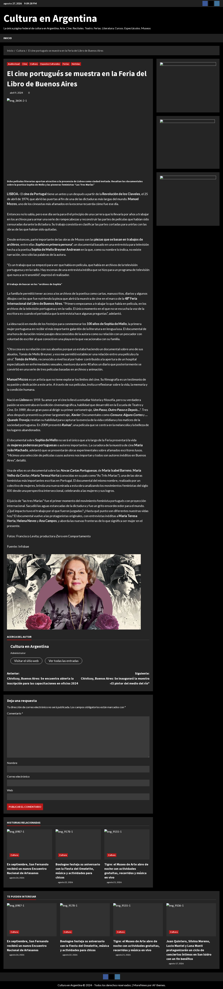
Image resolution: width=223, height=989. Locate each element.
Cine (24, 64)
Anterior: (42, 678)
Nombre (12, 762)
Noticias (76, 64)
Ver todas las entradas (64, 661)
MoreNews (140, 985)
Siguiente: (115, 678)
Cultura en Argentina (50, 18)
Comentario (15, 713)
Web (10, 790)
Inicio (7, 38)
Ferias (66, 64)
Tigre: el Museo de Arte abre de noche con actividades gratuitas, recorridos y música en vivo (136, 945)
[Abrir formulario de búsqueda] (218, 38)
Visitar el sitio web (26, 661)
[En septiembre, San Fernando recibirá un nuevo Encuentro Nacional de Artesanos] (29, 844)
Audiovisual (14, 64)
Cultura (34, 64)
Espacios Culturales (50, 64)
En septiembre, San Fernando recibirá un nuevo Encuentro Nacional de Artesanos (27, 868)
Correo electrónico (18, 776)
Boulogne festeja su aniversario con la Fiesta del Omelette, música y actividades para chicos (84, 945)
